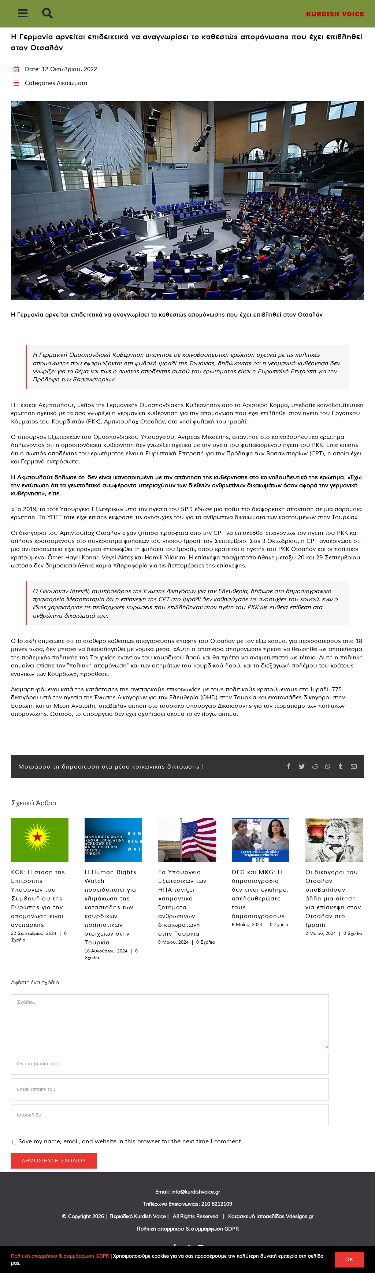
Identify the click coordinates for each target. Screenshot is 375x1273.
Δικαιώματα (72, 82)
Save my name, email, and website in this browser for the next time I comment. (130, 1141)
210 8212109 (216, 1203)
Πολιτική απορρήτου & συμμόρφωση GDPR (188, 1228)
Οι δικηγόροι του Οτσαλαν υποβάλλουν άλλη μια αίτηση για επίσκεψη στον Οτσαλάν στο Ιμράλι (333, 898)
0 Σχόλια (205, 942)
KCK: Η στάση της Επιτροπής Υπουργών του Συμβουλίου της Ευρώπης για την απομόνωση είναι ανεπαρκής (38, 898)
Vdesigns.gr (299, 1216)
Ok (349, 1259)
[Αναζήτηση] (47, 13)
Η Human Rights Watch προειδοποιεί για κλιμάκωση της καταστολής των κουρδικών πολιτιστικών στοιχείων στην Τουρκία (111, 907)
